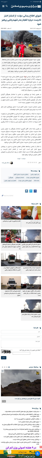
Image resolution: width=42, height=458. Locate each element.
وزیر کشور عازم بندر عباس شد (33, 223)
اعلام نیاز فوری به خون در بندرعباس (11, 221)
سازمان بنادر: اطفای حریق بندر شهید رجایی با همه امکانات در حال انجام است (31, 293)
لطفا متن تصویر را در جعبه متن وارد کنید (30, 350)
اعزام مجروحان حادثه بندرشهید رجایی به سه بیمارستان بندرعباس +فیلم (12, 293)
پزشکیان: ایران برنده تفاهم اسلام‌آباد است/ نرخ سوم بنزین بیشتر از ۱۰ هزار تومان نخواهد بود (21, 430)
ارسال (3, 358)
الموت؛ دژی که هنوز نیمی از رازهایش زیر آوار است (27, 399)
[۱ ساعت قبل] (21, 382)
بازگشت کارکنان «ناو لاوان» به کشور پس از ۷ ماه (26, 419)
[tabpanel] (21, 386)
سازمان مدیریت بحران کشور (21, 174)
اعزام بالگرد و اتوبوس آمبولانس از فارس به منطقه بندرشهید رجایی (12, 269)
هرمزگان (11, 178)
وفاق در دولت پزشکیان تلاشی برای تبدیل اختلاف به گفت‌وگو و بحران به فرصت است (20, 426)
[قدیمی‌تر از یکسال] (31, 213)
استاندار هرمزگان (20, 178)
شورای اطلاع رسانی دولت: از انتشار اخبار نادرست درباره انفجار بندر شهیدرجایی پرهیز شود (21, 20)
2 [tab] (6, 367)
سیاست (23, 159)
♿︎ (37, 453)
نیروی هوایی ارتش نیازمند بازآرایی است (28, 422)
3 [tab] (4, 367)
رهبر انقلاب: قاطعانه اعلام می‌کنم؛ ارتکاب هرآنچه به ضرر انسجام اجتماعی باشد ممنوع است (20, 415)
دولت (18, 159)
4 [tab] (2, 367)
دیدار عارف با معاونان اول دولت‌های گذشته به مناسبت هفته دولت (22, 412)
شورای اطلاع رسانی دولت (25, 181)
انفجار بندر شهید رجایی (10, 181)
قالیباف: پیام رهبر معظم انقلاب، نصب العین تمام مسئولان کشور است (21, 437)
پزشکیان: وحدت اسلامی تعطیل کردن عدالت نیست (26, 439)
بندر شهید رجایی (35, 174)
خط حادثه (36, 181)
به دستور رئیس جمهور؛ (35, 221)
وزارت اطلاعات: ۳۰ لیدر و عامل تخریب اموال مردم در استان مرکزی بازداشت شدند (20, 443)
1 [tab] (9, 367)
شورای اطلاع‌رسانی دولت (32, 178)
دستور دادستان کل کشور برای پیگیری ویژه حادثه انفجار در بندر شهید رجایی (31, 245)
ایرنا (24, 6)
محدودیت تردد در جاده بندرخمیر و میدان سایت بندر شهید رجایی (31, 269)
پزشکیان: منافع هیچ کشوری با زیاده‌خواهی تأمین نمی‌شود (23, 434)
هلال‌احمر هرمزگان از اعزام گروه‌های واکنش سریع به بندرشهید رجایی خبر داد (11, 246)
